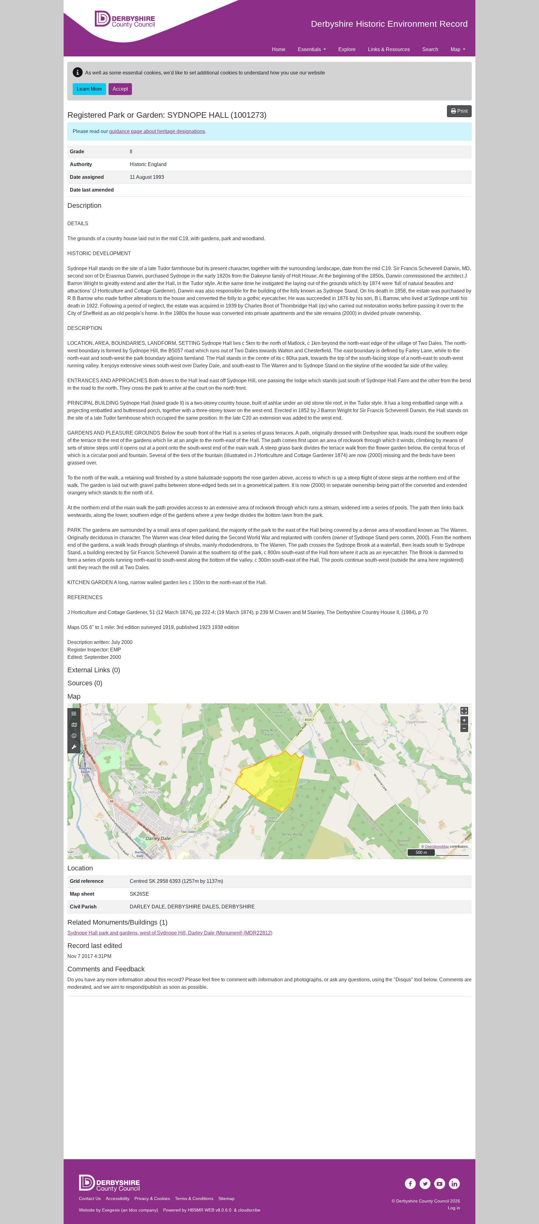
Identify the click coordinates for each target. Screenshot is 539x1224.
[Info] (74, 736)
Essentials (310, 49)
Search (430, 49)
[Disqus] (269, 1079)
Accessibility (117, 1198)
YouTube (439, 1183)
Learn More (89, 89)
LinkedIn (454, 1183)
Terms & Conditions (194, 1198)
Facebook (410, 1183)
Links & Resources (389, 49)
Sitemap (226, 1198)
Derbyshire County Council (422, 1200)
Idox (133, 1209)
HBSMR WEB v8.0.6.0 (211, 1209)
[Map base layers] (74, 725)
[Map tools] (74, 747)
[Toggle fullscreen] (464, 711)
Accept (120, 89)
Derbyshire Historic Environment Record (389, 24)
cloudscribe (249, 1209)
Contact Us (90, 1198)
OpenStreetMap (437, 846)
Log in (454, 1207)
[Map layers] (74, 714)
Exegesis (111, 1209)
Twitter (425, 1183)
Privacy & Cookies (152, 1198)
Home (278, 49)
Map (456, 49)
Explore (347, 49)
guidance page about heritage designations (157, 131)
